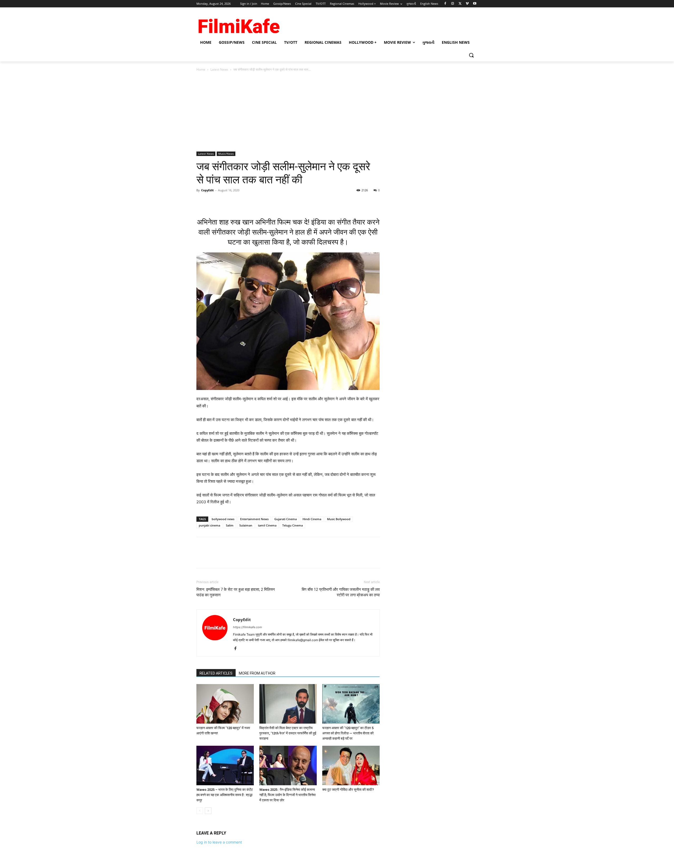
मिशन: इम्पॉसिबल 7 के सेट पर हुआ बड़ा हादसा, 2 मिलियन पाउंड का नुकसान (235, 592)
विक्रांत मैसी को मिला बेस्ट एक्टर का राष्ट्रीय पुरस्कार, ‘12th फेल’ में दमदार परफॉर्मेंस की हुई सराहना (287, 733)
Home (200, 69)
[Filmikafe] (238, 24)
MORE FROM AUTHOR (257, 673)
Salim (230, 525)
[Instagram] (453, 4)
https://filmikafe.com (247, 627)
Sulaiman (245, 525)
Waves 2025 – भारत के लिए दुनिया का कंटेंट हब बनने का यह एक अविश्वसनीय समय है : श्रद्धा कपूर (224, 795)
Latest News (219, 69)
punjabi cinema (209, 525)
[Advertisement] (337, 112)
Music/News (226, 153)
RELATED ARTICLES (216, 673)
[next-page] (208, 810)
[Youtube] (475, 4)
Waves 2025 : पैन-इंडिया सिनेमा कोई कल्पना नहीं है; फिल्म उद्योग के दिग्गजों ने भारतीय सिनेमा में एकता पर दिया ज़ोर (287, 795)
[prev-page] (199, 810)
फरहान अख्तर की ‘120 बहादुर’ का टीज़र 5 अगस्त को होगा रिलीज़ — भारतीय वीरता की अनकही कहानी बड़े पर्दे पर (348, 733)
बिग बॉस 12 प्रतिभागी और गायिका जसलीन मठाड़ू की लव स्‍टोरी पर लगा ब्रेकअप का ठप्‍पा (341, 592)
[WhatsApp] (238, 202)
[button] (471, 55)
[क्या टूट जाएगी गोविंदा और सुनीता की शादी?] (351, 765)
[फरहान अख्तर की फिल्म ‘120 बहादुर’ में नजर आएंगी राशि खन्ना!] (225, 704)
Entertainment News (254, 519)
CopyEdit (207, 190)
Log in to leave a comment (219, 842)
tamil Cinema (267, 525)
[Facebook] (445, 4)
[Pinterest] (226, 202)
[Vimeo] (467, 4)
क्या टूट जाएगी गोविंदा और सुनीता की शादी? (348, 790)
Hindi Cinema (312, 519)
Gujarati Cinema (285, 519)
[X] (460, 4)
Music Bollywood (338, 519)
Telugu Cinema (292, 525)
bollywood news (223, 519)
